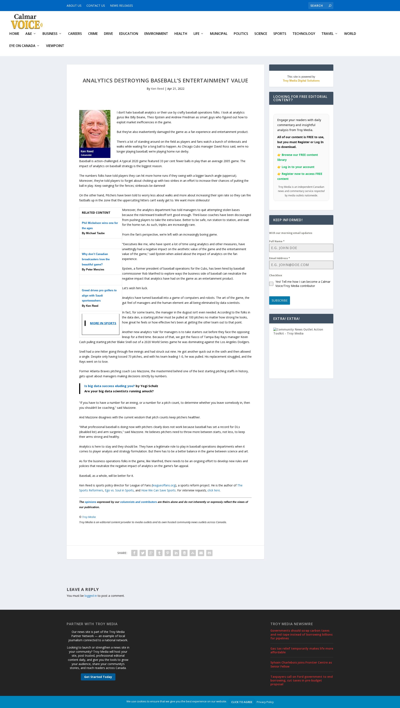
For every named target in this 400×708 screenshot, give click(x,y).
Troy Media (89, 517)
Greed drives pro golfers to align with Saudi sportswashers (99, 295)
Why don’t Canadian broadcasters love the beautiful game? (96, 259)
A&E (28, 34)
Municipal (219, 34)
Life (196, 34)
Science (260, 34)
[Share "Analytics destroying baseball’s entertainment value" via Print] (209, 553)
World (350, 34)
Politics (241, 34)
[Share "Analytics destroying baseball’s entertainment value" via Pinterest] (168, 553)
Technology (303, 34)
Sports (279, 34)
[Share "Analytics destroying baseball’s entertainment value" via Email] (201, 553)
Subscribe (280, 300)
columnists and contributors (138, 502)
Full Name (277, 241)
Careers (75, 34)
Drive (108, 34)
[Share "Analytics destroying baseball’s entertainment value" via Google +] (151, 553)
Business (50, 34)
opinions (90, 502)
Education (128, 34)
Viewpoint (55, 46)
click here (214, 490)
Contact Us (95, 6)
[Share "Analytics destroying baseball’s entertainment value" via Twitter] (143, 553)
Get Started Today (98, 677)
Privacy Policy (265, 702)
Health (180, 34)
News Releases (121, 6)
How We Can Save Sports (158, 490)
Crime (93, 34)
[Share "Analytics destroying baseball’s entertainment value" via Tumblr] (159, 553)
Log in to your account (298, 167)
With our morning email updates (290, 233)
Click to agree (241, 702)
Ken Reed (157, 89)
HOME (14, 34)
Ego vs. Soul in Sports (119, 490)
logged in (91, 596)
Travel (327, 34)
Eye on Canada (22, 46)
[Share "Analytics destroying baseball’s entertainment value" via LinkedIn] (176, 553)
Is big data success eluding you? (109, 386)
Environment (156, 34)
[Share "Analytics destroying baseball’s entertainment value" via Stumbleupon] (193, 553)
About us (74, 6)
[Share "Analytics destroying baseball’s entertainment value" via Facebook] (134, 553)
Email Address (279, 258)
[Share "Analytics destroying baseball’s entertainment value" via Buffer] (184, 553)
